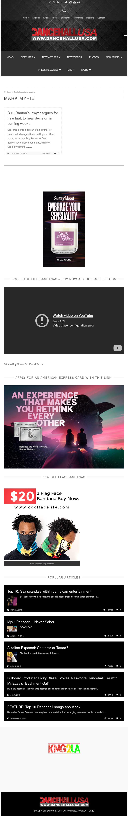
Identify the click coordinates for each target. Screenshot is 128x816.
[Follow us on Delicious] (70, 2)
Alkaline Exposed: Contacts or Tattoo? (37, 647)
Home (26, 17)
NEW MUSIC (113, 57)
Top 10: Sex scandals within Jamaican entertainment (49, 591)
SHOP (71, 69)
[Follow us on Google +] (54, 2)
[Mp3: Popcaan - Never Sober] (12, 628)
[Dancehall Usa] (64, 33)
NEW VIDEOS (74, 57)
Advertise (78, 17)
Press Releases (48, 69)
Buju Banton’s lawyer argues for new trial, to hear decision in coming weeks (33, 118)
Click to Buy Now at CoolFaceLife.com (24, 364)
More (102, 596)
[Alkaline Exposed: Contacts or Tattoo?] (12, 656)
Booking (90, 17)
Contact (101, 17)
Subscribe (65, 17)
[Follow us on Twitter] (66, 2)
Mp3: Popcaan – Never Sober (30, 621)
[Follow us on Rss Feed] (58, 2)
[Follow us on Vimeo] (49, 2)
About (55, 17)
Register (36, 17)
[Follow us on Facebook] (62, 2)
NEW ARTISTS (50, 57)
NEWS (10, 57)
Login (45, 17)
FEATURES (27, 57)
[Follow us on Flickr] (78, 2)
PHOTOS (94, 57)
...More (29, 147)
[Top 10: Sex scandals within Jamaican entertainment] (12, 600)
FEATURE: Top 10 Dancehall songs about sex (43, 706)
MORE (84, 69)
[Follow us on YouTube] (74, 2)
